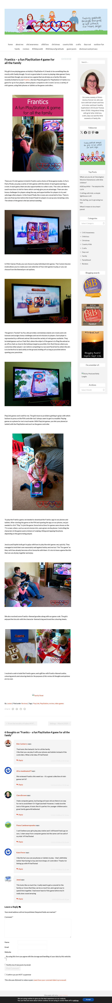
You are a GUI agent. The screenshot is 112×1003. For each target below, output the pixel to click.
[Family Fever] (38, 695)
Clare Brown (21, 795)
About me (19, 44)
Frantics (27, 80)
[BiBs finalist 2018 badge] (92, 287)
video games (59, 703)
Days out (87, 44)
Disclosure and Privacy (88, 49)
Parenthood (86, 260)
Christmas (56, 44)
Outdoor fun (99, 44)
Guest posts (71, 49)
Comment (9, 917)
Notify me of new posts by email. (18, 965)
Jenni (18, 880)
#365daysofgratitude (55, 49)
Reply (21, 760)
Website (8, 952)
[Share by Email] (24, 709)
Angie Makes (63, 995)
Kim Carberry (21, 744)
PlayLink (36, 703)
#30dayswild (37, 49)
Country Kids (68, 44)
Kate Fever (20, 852)
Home (10, 44)
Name (7, 942)
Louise (9, 703)
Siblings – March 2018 (59, 723)
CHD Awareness (32, 44)
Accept (88, 1000)
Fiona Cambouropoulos (26, 825)
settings (76, 1000)
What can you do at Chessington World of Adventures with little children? (92, 179)
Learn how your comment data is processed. (50, 980)
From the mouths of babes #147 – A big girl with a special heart (22, 723)
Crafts (78, 44)
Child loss (45, 44)
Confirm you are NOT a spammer (18, 975)
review (51, 703)
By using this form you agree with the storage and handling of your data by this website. (38, 957)
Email (7, 947)
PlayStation (44, 703)
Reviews (26, 49)
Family (17, 49)
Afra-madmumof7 (23, 771)
